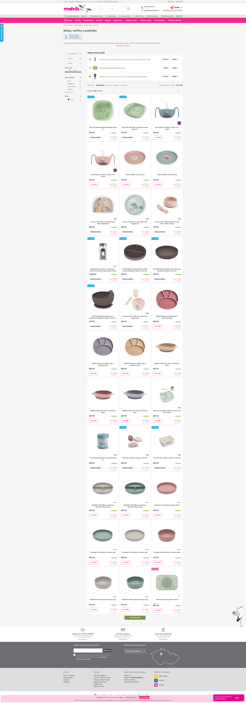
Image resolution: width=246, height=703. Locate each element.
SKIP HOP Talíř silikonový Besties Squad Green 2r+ (135, 128)
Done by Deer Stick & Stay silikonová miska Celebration (103, 223)
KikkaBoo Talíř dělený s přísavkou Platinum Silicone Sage (135, 506)
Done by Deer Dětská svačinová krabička (167, 458)
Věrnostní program (100, 675)
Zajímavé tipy (112, 16)
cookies (121, 697)
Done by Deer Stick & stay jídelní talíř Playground (135, 223)
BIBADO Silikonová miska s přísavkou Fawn (167, 364)
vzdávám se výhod (131, 697)
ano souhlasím (144, 697)
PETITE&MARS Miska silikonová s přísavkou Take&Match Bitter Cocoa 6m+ (103, 317)
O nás (65, 1)
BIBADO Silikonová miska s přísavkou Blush (103, 411)
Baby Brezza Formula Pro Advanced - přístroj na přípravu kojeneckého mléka (124, 59)
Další (178, 91)
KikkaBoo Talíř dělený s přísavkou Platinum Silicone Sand (103, 506)
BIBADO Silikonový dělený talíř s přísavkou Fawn (135, 364)
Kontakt (99, 1)
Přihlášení (171, 1)
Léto (85, 16)
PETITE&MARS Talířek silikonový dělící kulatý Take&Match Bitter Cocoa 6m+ (135, 270)
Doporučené (100, 85)
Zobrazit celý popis (122, 45)
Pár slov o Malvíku (69, 675)
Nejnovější (123, 85)
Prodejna (78, 1)
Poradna (71, 1)
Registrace (179, 1)
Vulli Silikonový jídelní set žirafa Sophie (112, 68)
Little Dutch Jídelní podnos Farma (167, 599)
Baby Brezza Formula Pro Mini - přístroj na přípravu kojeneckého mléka (123, 76)
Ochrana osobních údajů (102, 680)
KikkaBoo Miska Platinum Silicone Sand (103, 599)
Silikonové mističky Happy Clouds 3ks (135, 458)
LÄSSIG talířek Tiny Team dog (167, 174)
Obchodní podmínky (100, 682)
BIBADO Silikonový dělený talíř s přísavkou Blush (167, 317)
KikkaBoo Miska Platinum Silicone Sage (135, 599)
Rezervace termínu (97, 16)
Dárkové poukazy (169, 16)
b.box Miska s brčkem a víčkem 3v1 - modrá (167, 128)
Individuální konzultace (110, 1)
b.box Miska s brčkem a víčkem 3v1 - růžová (103, 175)
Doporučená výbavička (72, 16)
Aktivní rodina (140, 16)
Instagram (162, 685)
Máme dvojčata (153, 16)
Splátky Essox (98, 684)
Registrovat (107, 650)
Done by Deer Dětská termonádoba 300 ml (103, 459)
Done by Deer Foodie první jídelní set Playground (135, 317)
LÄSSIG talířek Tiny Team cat (135, 174)
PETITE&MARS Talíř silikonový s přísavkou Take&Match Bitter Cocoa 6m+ (167, 270)
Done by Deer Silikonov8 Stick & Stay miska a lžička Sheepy (167, 223)
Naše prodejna (68, 677)
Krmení (70, 25)
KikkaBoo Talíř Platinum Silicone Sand (135, 552)
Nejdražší (116, 85)
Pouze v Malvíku (126, 16)
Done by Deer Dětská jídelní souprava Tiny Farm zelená (167, 411)
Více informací (82, 639)
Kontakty (66, 680)
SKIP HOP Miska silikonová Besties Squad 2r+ (103, 128)
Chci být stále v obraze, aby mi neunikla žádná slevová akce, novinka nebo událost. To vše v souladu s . (93, 657)
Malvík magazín (163, 676)
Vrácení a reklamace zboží (102, 677)
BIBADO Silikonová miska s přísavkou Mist (135, 411)
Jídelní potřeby (78, 25)
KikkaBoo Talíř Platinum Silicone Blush (167, 505)
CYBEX (181, 16)
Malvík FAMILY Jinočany (133, 651)
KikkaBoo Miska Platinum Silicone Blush (167, 552)
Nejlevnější (108, 85)
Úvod (64, 25)
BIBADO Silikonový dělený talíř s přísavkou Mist (103, 364)
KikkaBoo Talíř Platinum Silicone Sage (103, 552)
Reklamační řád (99, 686)
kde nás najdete (129, 680)
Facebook (66, 682)
